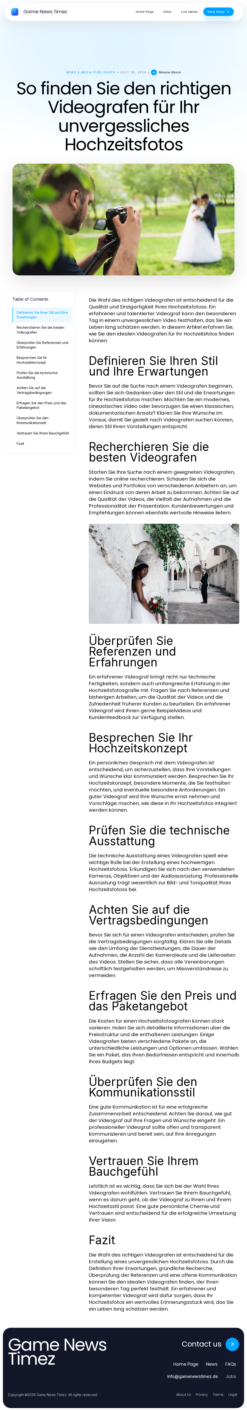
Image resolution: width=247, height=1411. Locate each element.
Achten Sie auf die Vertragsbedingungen (34, 390)
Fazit (20, 443)
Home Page (185, 1364)
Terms (218, 1394)
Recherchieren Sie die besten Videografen (40, 329)
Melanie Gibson (170, 72)
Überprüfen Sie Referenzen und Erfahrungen (42, 345)
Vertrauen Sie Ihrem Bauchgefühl (43, 433)
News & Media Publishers (91, 72)
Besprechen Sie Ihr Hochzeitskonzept (32, 360)
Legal (232, 1394)
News (212, 1364)
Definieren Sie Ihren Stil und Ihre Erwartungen (42, 314)
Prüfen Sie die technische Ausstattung (37, 375)
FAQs (230, 1364)
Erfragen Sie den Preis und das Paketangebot (41, 405)
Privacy (202, 1394)
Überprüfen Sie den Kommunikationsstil (32, 420)
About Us (183, 1394)
